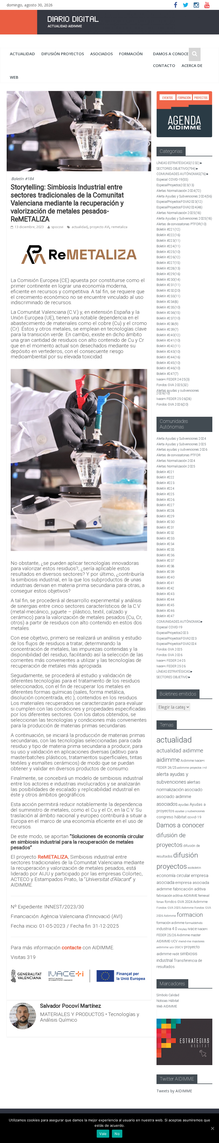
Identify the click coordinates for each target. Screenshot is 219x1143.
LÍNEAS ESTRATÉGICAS (178, 163)
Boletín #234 (167, 302)
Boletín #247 (167, 374)
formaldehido (193, 923)
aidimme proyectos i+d (192, 767)
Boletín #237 (168, 318)
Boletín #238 (167, 324)
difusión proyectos (62, 53)
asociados (101, 53)
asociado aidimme (174, 796)
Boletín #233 (168, 296)
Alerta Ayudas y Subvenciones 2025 (184, 218)
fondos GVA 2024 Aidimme (186, 902)
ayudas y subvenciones (190, 811)
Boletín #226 (168, 257)
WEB (14, 77)
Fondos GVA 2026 (172, 404)
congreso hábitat (171, 817)
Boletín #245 (168, 363)
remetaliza (119, 227)
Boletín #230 (168, 279)
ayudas (183, 805)
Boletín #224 (168, 246)
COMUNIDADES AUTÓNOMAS (181, 174)
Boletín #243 (168, 352)
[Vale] (212, 1128)
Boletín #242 (168, 346)
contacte (71, 947)
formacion (190, 914)
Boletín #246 (168, 368)
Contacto (164, 65)
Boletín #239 (167, 329)
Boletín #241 (168, 340)
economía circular (173, 875)
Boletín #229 (168, 274)
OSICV (179, 947)
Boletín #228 (168, 268)
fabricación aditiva (189, 889)
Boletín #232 (168, 290)
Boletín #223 (168, 241)
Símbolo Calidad (168, 995)
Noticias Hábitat (168, 1001)
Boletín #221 (168, 229)
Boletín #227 (168, 263)
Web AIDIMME (167, 1006)
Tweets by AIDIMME (174, 1090)
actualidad (22, 53)
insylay (182, 929)
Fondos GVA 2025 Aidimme (175, 908)
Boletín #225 (168, 252)
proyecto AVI (99, 227)
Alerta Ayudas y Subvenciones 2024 (184, 196)
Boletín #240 (168, 335)
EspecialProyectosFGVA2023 (179, 202)
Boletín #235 (168, 307)
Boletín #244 (168, 357)
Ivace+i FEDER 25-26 (174, 399)
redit (175, 954)
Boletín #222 (168, 235)
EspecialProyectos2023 (175, 185)
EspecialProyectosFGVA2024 (179, 207)
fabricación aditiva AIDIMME (177, 896)
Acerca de (192, 65)
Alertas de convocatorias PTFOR (181, 224)
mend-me (184, 941)
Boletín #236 (168, 313)
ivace (192, 928)
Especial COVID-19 (172, 179)
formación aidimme (170, 923)
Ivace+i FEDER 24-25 (173, 379)
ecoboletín (194, 868)
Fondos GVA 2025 (172, 385)
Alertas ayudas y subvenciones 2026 (178, 392)
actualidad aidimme (180, 750)
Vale (103, 1134)
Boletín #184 (22, 178)
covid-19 (194, 817)
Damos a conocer (172, 53)
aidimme (168, 759)
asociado (193, 789)
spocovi (57, 227)
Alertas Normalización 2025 (179, 213)
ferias (160, 902)
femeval (203, 896)
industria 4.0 (167, 929)
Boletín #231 (168, 285)
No (117, 1134)
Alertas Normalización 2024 (179, 191)
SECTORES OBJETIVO (176, 168)
